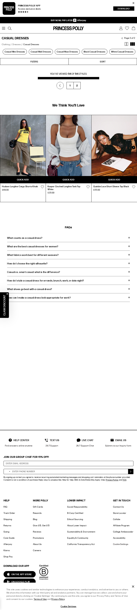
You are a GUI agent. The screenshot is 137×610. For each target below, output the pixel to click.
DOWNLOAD (126, 9)
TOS (124, 480)
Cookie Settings (120, 544)
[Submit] (130, 471)
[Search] (9, 28)
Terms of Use (40, 599)
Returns (7, 525)
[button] (133, 28)
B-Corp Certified (75, 513)
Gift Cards (38, 506)
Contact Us (118, 506)
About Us (37, 544)
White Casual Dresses (122, 51)
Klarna (7, 550)
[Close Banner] (133, 3)
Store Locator (119, 513)
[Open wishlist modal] (42, 187)
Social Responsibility (77, 506)
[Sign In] (121, 28)
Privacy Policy (112, 480)
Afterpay (8, 544)
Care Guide (9, 538)
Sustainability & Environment (81, 531)
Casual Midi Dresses (41, 51)
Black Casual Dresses (94, 51)
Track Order (9, 513)
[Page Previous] (60, 85)
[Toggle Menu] (3, 28)
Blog (35, 519)
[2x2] (126, 44)
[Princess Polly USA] (68, 28)
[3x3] (132, 44)
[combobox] (7, 471)
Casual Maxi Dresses (67, 51)
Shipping (8, 519)
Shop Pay (8, 556)
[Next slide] (133, 147)
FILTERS (34, 61)
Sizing (6, 531)
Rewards (37, 513)
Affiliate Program (121, 525)
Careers (37, 550)
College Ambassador (123, 531)
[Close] (133, 586)
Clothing (6, 44)
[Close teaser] (7, 293)
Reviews (37, 531)
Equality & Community (77, 538)
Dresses (16, 44)
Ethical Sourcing (75, 519)
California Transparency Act (81, 544)
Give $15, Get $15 (41, 525)
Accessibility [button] (119, 538)
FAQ (5, 506)
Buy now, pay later (62, 20)
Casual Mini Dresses (15, 51)
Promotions (38, 538)
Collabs (117, 519)
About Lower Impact (76, 525)
